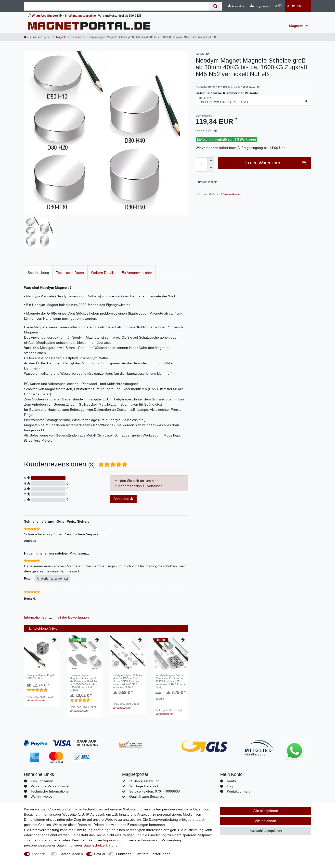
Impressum (112, 840)
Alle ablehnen (265, 821)
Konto (231, 781)
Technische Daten (70, 273)
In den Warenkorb (262, 162)
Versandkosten (231, 194)
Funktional (124, 854)
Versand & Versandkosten (51, 786)
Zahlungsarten (42, 781)
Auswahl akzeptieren (266, 831)
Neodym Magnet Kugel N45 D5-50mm (40, 677)
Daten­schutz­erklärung (100, 845)
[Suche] (215, 6)
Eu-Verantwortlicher (137, 273)
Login (231, 786)
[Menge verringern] (210, 168)
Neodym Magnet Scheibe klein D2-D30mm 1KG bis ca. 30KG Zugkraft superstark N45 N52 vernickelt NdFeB (127, 681)
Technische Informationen (51, 791)
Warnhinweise (41, 796)
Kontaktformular (239, 791)
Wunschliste (209, 182)
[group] (42, 653)
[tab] (38, 272)
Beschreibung (38, 273)
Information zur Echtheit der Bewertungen (56, 617)
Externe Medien (70, 854)
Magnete (296, 26)
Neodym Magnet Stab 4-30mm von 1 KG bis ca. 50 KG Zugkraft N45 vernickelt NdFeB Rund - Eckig (170, 681)
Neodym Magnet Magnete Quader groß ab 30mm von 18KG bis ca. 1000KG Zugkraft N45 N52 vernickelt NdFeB (84, 683)
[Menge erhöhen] (210, 160)
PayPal (99, 854)
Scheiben (76, 37)
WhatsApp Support (45, 15)
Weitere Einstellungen (153, 854)
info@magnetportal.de (80, 15)
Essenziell (39, 854)
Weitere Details (103, 273)
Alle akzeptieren (265, 811)
